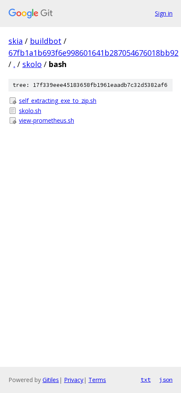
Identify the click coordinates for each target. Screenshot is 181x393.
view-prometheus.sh (46, 120)
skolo (32, 64)
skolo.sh (30, 111)
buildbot (45, 41)
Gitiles (51, 380)
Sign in (164, 13)
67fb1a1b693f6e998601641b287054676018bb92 (93, 53)
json (166, 379)
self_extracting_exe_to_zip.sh (57, 101)
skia (15, 41)
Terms (97, 380)
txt (146, 379)
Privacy (73, 380)
